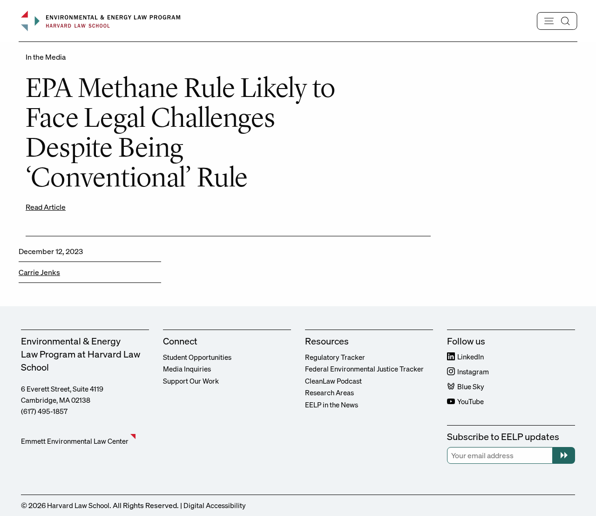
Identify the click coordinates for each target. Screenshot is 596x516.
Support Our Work (191, 380)
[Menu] (557, 21)
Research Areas (329, 392)
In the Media (46, 57)
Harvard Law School (78, 505)
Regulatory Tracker (335, 357)
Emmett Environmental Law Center (75, 441)
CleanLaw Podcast (333, 380)
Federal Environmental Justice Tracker (364, 368)
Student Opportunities (197, 357)
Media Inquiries (187, 368)
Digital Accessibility (214, 505)
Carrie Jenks (39, 272)
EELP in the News (331, 404)
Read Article (46, 207)
